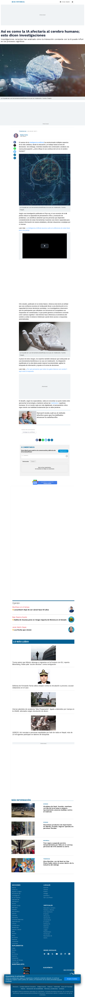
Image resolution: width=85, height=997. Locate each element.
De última (15, 937)
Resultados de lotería (47, 936)
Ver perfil (23, 136)
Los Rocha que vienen (22, 630)
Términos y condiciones (51, 988)
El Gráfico (46, 921)
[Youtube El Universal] (57, 954)
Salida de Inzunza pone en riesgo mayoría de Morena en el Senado (40, 620)
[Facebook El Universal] (48, 954)
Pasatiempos (47, 931)
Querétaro (46, 895)
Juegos (45, 929)
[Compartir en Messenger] (15, 151)
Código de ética (41, 986)
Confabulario (16, 925)
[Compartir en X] (15, 145)
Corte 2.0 (14, 889)
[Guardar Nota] (15, 158)
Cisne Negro (15, 962)
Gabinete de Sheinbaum (15, 900)
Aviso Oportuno (48, 912)
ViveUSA (45, 927)
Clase (13, 948)
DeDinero (46, 925)
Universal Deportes (17, 919)
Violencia (49, 986)
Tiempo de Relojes (17, 960)
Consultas (15, 943)
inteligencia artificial (29, 432)
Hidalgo (45, 893)
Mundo (14, 903)
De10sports (46, 923)
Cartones (14, 915)
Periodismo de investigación (16, 894)
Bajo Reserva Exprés (19, 617)
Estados (14, 909)
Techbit (14, 933)
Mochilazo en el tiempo (20, 607)
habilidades (55, 403)
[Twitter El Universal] (52, 954)
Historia (23, 988)
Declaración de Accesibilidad (35, 988)
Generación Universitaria (47, 918)
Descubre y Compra (49, 908)
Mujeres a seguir (17, 891)
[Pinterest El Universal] (65, 954)
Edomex (45, 887)
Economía (15, 917)
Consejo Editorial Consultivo (28, 986)
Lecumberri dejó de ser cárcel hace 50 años (31, 610)
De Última (15, 954)
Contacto (61, 988)
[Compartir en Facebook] (15, 142)
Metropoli (15, 907)
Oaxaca (45, 889)
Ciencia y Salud (16, 929)
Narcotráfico (15, 911)
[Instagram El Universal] (61, 954)
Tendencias (22, 131)
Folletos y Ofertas (48, 910)
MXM (13, 931)
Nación (14, 887)
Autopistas (15, 941)
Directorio (15, 986)
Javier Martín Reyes (19, 627)
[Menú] (72, 2)
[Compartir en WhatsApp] (15, 148)
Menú (13, 935)
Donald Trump (16, 905)
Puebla (45, 891)
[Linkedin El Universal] (69, 954)
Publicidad (57, 986)
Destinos (14, 939)
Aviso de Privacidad (66, 986)
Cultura (14, 923)
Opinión (16, 603)
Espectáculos (16, 921)
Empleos (46, 914)
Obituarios (46, 916)
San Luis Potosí (48, 897)
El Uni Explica (16, 897)
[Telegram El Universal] (44, 954)
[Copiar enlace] (15, 155)
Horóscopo (46, 933)
